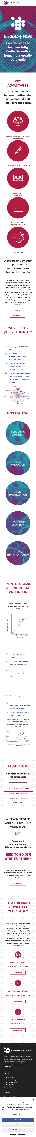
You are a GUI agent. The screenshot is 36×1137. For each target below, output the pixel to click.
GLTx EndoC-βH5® (11, 1082)
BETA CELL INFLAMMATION (18, 991)
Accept (18, 1120)
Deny (18, 1125)
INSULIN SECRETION (18, 1020)
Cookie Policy (13, 1134)
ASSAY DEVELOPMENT (18, 962)
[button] (33, 1099)
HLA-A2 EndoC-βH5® (12, 1080)
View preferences (17, 1130)
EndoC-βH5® (10, 1077)
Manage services (17, 1114)
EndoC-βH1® (9, 1087)
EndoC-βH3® (10, 1085)
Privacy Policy (21, 1134)
